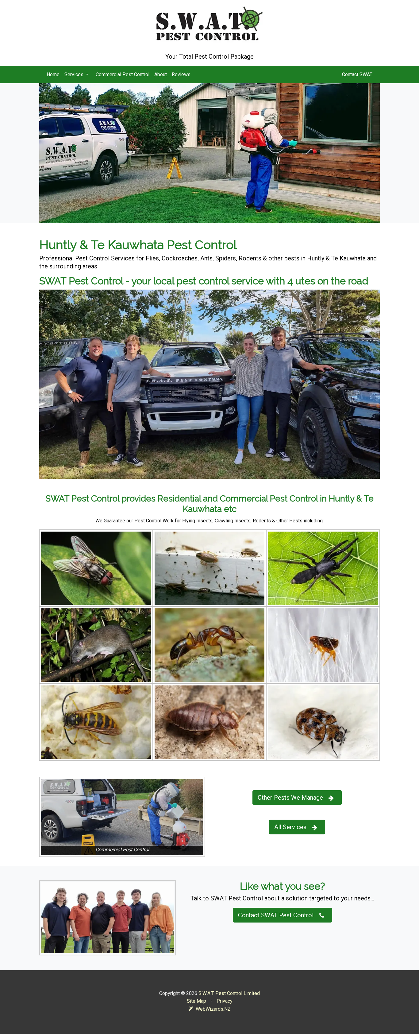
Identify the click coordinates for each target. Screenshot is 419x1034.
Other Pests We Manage (290, 797)
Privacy (225, 1001)
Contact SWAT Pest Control (275, 915)
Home (53, 74)
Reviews (181, 74)
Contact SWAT (357, 74)
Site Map (196, 1001)
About (160, 74)
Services (74, 74)
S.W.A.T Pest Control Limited (229, 993)
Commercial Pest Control (122, 74)
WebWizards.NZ (213, 1009)
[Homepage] (209, 23)
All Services (290, 827)
